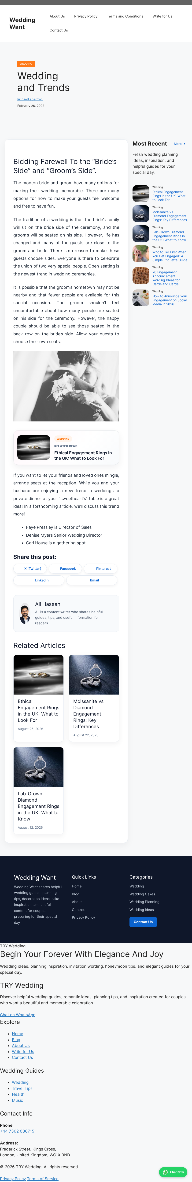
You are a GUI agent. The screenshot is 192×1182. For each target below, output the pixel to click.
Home (77, 886)
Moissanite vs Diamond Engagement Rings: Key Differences (88, 714)
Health (18, 1094)
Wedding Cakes (142, 894)
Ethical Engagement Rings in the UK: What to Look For (83, 455)
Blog (75, 894)
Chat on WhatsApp (17, 1014)
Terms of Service (43, 1178)
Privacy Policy (85, 16)
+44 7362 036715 (17, 1131)
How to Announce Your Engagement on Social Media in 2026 (169, 300)
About (77, 902)
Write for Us (162, 16)
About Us (57, 16)
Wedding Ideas (141, 909)
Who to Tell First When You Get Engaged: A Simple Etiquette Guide (169, 256)
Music (17, 1100)
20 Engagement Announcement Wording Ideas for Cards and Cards (166, 278)
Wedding (26, 63)
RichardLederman (30, 99)
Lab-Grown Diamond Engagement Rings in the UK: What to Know (38, 806)
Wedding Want (22, 23)
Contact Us (59, 30)
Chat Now (177, 1172)
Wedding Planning (144, 902)
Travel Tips (22, 1088)
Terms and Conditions (125, 16)
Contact (78, 909)
